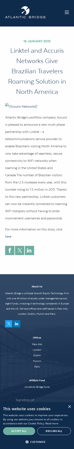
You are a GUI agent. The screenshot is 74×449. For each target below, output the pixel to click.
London (37, 349)
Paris (37, 366)
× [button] (69, 406)
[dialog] (37, 425)
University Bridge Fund (37, 387)
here (8, 236)
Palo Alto (37, 344)
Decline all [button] (54, 431)
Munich (37, 361)
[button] (37, 441)
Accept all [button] (19, 431)
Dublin (37, 355)
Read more (52, 423)
